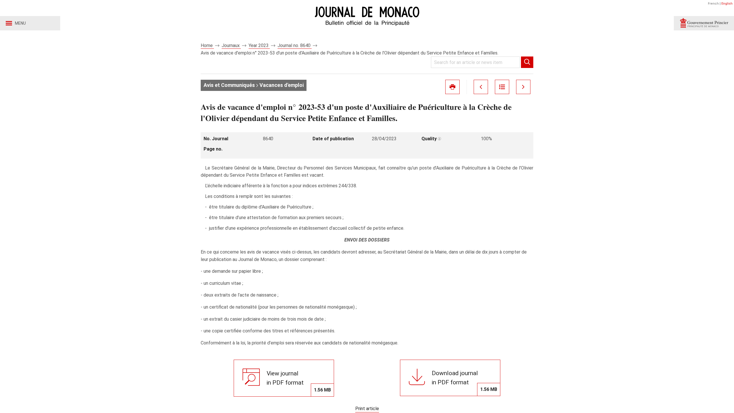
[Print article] (452, 87)
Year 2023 (259, 45)
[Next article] (523, 87)
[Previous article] (481, 87)
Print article (367, 408)
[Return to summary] (502, 87)
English (727, 3)
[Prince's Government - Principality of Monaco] (704, 23)
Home (207, 45)
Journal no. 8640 (295, 45)
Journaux (231, 45)
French (713, 3)
